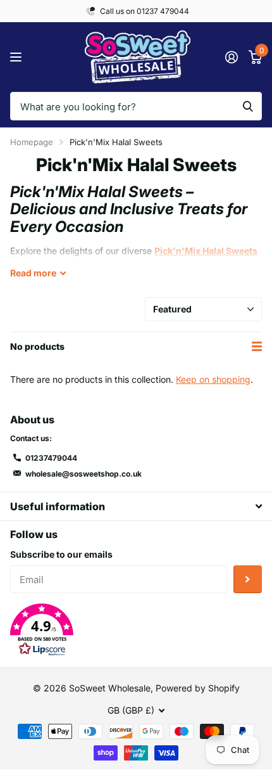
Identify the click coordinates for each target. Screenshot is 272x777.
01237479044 (51, 458)
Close (136, 506)
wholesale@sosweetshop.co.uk (83, 473)
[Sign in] (231, 57)
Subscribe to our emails (61, 554)
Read (33, 272)
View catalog (17, 57)
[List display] (257, 346)
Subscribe (247, 579)
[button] (136, 630)
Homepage (31, 142)
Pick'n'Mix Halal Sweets (205, 250)
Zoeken (248, 106)
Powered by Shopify (198, 688)
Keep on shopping (213, 379)
